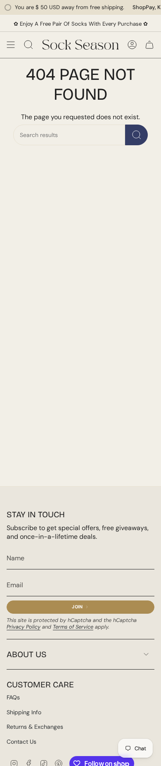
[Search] (136, 135)
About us (27, 654)
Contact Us (21, 741)
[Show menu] (10, 44)
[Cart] (149, 44)
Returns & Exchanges (35, 726)
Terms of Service (73, 626)
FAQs (13, 697)
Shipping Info (24, 712)
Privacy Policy (23, 626)
